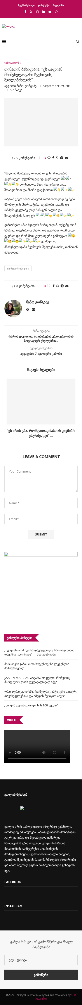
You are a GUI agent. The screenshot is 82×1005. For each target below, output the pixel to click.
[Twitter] (31, 12)
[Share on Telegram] (61, 158)
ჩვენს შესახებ (26, 5)
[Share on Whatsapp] (57, 158)
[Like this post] (49, 158)
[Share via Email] (66, 158)
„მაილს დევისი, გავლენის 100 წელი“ (31, 705)
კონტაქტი (43, 5)
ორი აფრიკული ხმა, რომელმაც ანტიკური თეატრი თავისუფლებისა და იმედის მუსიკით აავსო (40, 693)
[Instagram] (37, 12)
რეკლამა (58, 5)
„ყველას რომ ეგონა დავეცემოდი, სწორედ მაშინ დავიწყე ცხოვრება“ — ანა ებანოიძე (39, 652)
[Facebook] (25, 12)
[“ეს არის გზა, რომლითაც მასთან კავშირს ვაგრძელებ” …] (41, 401)
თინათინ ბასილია (18, 268)
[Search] (77, 41)
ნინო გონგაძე (27, 86)
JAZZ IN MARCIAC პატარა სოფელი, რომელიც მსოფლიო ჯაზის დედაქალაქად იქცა (37, 680)
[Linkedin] (43, 12)
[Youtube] (50, 12)
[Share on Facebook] (53, 158)
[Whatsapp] (56, 12)
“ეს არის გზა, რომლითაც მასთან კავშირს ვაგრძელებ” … (41, 433)
